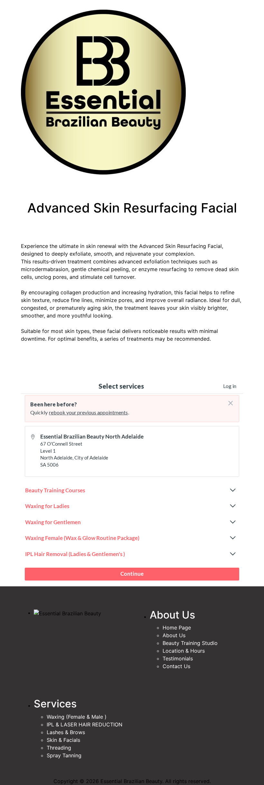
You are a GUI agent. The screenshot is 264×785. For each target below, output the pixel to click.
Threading (59, 747)
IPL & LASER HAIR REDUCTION (84, 724)
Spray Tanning (64, 755)
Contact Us (176, 666)
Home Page (177, 627)
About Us (174, 635)
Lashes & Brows (66, 732)
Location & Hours (184, 651)
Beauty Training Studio (190, 643)
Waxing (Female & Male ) (77, 717)
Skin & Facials (63, 740)
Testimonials (178, 658)
